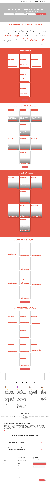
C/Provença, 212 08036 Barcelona (24, 466)
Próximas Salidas (36, 1)
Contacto (20, 463)
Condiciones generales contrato (20, 477)
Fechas (27, 1)
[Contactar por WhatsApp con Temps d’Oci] (47, 480)
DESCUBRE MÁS (25, 99)
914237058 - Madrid (22, 457)
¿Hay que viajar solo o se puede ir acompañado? (16, 440)
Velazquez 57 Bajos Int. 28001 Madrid (24, 465)
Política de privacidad (36, 459)
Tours (4, 463)
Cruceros (20, 1)
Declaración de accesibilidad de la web (41, 477)
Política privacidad (34, 477)
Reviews (5, 471)
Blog (45, 1)
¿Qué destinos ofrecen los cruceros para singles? (16, 444)
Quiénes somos (41, 1)
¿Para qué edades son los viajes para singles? (16, 442)
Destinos (5, 465)
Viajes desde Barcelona (7, 468)
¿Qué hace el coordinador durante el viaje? (15, 447)
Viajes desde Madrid (6, 466)
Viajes (24, 1)
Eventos (31, 1)
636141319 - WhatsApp (22, 460)
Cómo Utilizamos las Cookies (27, 477)
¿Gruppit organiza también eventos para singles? (16, 449)
